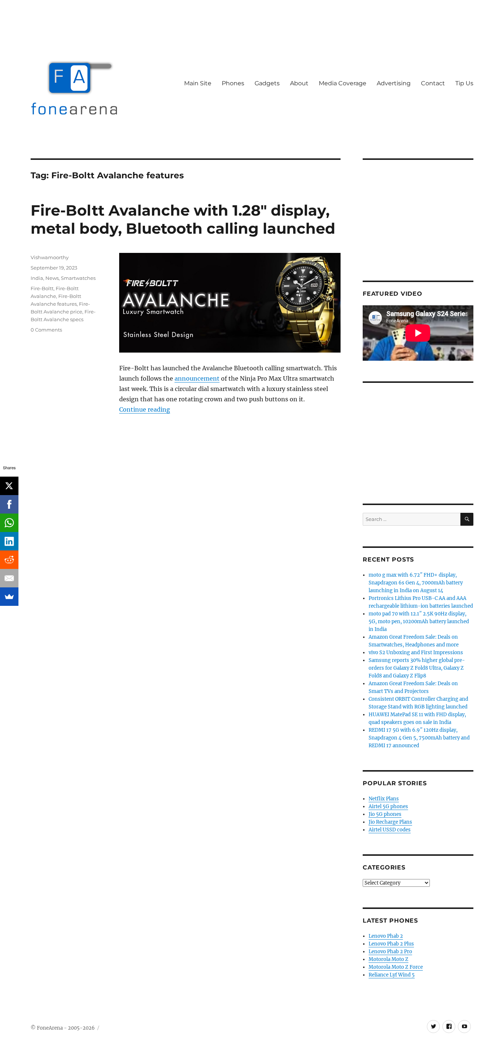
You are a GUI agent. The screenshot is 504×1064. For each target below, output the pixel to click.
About (299, 83)
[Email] (9, 578)
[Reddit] (9, 559)
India (37, 278)
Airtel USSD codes (390, 830)
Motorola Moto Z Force (396, 967)
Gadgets (267, 83)
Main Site (197, 83)
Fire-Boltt (42, 288)
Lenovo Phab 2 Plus (391, 944)
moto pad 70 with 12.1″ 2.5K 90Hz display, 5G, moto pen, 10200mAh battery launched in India (419, 621)
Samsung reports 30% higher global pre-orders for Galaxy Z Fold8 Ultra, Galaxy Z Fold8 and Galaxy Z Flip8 (417, 668)
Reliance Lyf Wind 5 (392, 975)
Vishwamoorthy (50, 257)
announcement (197, 378)
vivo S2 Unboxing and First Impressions (416, 652)
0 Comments (46, 330)
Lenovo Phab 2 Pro (390, 951)
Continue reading (144, 409)
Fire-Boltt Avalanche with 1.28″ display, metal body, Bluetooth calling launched (183, 219)
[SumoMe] (9, 596)
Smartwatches (78, 278)
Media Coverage (342, 83)
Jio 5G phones (385, 814)
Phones (233, 83)
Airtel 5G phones (388, 806)
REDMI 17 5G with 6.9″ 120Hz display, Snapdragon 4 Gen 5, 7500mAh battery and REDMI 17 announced (419, 738)
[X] (9, 486)
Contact (433, 83)
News (52, 278)
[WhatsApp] (9, 523)
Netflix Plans (384, 799)
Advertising (394, 83)
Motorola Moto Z (388, 959)
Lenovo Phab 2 (386, 936)
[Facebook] (9, 504)
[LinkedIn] (9, 541)
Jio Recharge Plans (390, 822)
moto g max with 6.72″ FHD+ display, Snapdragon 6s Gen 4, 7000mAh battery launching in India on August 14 (416, 583)
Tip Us (464, 83)
